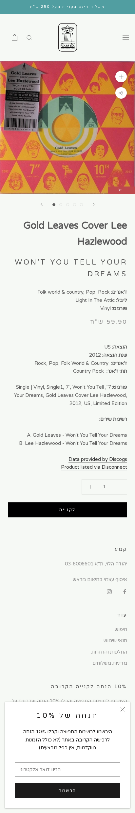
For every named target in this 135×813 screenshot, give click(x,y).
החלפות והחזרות (109, 652)
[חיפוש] (29, 37)
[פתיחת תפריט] (126, 37)
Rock (104, 292)
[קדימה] (94, 204)
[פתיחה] (14, 37)
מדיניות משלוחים (109, 663)
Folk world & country (60, 292)
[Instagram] (109, 591)
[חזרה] (42, 204)
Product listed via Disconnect (94, 467)
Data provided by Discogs (97, 459)
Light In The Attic (95, 300)
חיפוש (121, 629)
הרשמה (67, 790)
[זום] (121, 76)
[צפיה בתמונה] (53, 204)
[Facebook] (124, 591)
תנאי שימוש (115, 640)
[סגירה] (122, 709)
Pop (90, 292)
